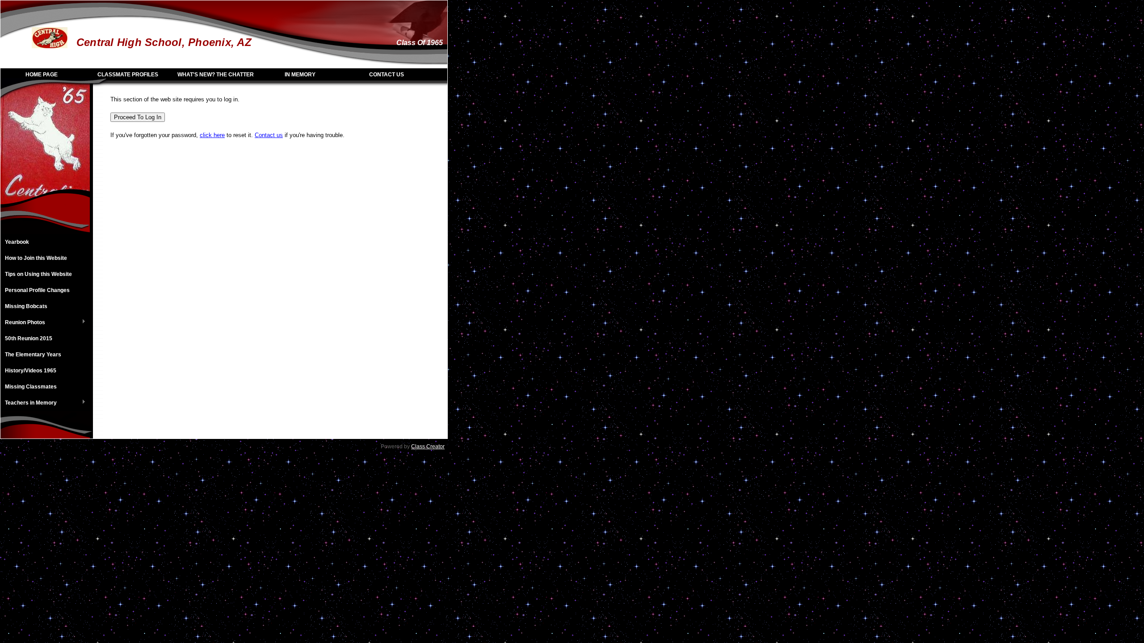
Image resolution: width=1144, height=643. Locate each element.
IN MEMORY (300, 74)
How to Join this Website (36, 258)
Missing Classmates (31, 387)
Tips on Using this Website (38, 274)
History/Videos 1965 (30, 370)
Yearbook (17, 242)
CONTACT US (386, 74)
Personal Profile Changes (37, 290)
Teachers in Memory (28, 403)
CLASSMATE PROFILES (127, 74)
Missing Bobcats (26, 306)
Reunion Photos (22, 322)
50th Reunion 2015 (28, 338)
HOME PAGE (41, 74)
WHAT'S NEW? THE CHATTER (215, 74)
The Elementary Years (33, 354)
